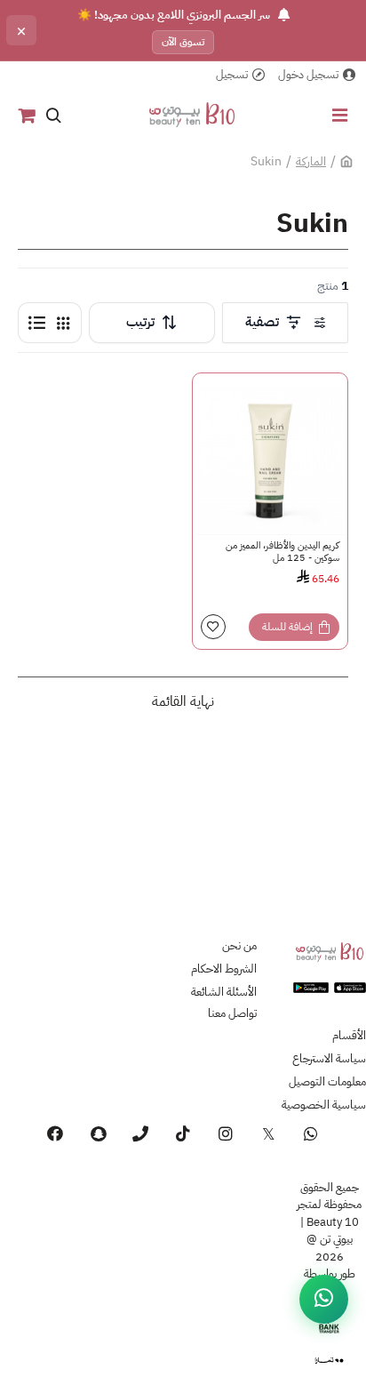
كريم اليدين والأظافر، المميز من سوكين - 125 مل (282, 552)
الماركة (311, 161)
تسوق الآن (183, 42)
